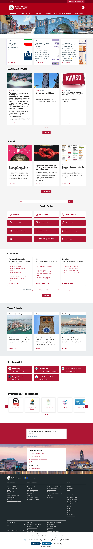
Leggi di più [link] (62, 537)
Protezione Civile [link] (71, 516)
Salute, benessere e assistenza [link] (54, 492)
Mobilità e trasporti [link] (51, 490)
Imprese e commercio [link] (52, 488)
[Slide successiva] (86, 406)
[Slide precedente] (6, 406)
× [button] (91, 533)
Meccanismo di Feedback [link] (53, 531)
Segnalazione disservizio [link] (33, 526)
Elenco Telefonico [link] (31, 530)
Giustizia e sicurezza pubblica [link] (54, 486)
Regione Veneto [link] (12, 1)
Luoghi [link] (68, 508)
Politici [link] (8, 493)
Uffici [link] (55, 13)
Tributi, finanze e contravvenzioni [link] (55, 493)
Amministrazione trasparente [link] (54, 522)
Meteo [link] (68, 512)
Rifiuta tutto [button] (57, 543)
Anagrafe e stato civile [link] (32, 490)
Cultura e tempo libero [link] (32, 497)
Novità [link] (22, 13)
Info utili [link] (69, 507)
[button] (46, 546)
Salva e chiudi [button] (35, 543)
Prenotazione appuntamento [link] (34, 524)
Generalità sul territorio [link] (72, 501)
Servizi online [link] (49, 13)
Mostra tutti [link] (46, 295)
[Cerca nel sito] (83, 7)
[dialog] (46, 540)
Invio (70, 202)
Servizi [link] (28, 13)
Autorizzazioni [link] (30, 493)
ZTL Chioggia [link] (70, 514)
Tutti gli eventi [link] (46, 191)
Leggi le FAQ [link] (30, 522)
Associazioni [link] (70, 503)
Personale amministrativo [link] (13, 495)
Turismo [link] (49, 495)
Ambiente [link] (29, 488)
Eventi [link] (10, 163)
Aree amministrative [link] (12, 488)
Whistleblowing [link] (50, 524)
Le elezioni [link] (9, 499)
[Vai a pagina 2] (47, 127)
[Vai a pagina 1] (45, 127)
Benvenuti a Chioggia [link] (72, 497)
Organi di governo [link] (11, 486)
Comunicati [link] (70, 488)
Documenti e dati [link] (11, 497)
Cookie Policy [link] (50, 528)
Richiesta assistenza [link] (32, 528)
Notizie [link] (69, 486)
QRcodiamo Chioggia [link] (72, 499)
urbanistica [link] (29, 495)
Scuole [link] (68, 505)
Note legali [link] (49, 530)
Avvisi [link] (10, 90)
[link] (75, 1)
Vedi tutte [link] (46, 132)
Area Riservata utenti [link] (32, 531)
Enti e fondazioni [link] (11, 492)
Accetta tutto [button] (46, 543)
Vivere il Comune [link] (36, 13)
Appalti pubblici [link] (30, 492)
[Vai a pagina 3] (47, 414)
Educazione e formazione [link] (33, 499)
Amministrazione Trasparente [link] (65, 13)
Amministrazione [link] (14, 13)
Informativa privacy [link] (51, 526)
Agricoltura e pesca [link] (31, 486)
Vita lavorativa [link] (50, 497)
